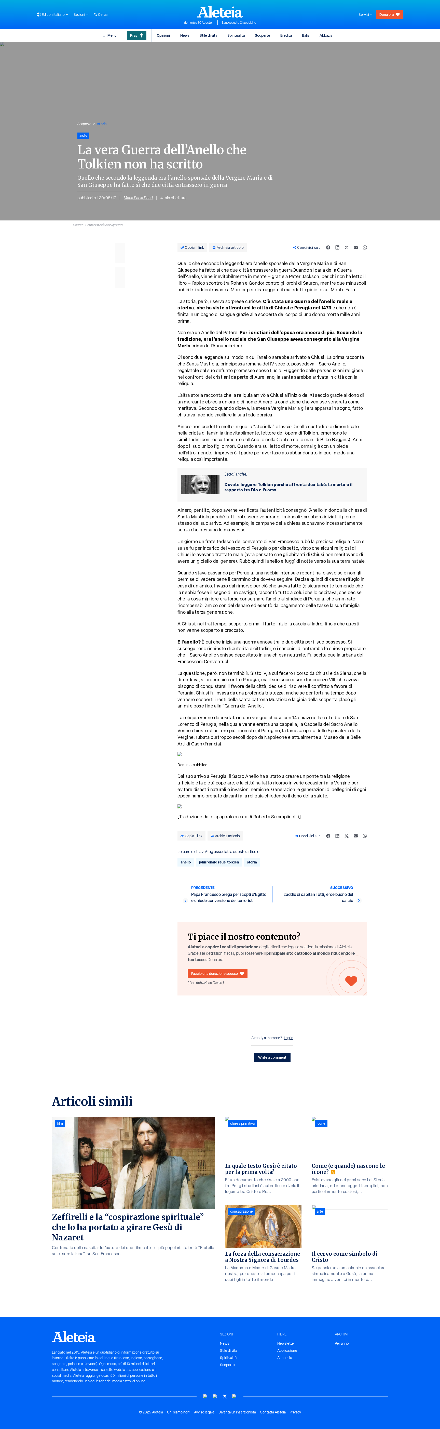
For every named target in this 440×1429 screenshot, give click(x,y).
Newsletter (286, 1343)
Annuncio (284, 1357)
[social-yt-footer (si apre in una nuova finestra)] (205, 1396)
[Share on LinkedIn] (337, 247)
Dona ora (386, 14)
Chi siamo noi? (178, 1412)
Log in (288, 1037)
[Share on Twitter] (347, 247)
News (184, 35)
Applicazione (287, 1350)
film (60, 1123)
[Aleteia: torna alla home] (220, 11)
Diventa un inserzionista (237, 1412)
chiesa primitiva (242, 1123)
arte (320, 1211)
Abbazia (326, 35)
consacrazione (241, 1211)
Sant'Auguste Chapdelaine (239, 23)
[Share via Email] (356, 247)
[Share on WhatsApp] (365, 247)
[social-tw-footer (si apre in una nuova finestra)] (225, 1396)
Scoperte (262, 35)
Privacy (295, 1412)
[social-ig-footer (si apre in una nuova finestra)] (234, 1396)
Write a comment (272, 1057)
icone (321, 1123)
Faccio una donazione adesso (214, 973)
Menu (112, 35)
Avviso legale (204, 1412)
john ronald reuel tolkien (219, 862)
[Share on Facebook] (328, 247)
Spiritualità (236, 35)
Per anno (342, 1343)
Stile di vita (208, 35)
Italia (305, 35)
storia (101, 123)
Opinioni (163, 35)
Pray (133, 35)
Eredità (286, 35)
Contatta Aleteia (273, 1412)
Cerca (102, 14)
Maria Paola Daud (138, 198)
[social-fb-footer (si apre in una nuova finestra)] (215, 1396)
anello (186, 862)
